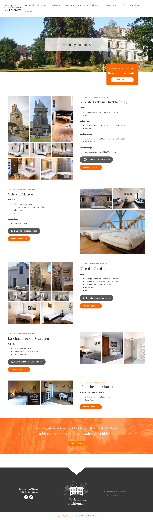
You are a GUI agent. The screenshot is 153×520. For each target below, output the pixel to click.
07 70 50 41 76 (112, 495)
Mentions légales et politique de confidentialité (67, 516)
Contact (28, 11)
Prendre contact (91, 167)
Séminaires (69, 5)
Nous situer (135, 5)
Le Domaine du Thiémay (36, 5)
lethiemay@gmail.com (116, 491)
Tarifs (123, 5)
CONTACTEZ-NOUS (77, 443)
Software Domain (97, 516)
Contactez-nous (122, 80)
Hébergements (109, 5)
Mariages (56, 5)
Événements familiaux (88, 5)
